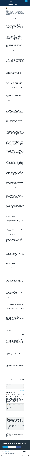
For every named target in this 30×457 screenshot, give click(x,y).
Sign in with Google (12, 446)
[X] (22, 451)
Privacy (7, 453)
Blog (28, 456)
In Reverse (8, 14)
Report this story (8, 381)
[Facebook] (25, 451)
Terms (5, 453)
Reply (7, 402)
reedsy (5, 1)
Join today (4, 446)
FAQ (3, 453)
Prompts (8, 456)
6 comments (22, 8)
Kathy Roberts (13, 394)
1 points (10, 404)
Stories (22, 456)
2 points (10, 394)
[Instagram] (23, 451)
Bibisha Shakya (14, 425)
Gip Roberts (13, 404)
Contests (15, 456)
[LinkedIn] (24, 451)
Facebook (18, 446)
